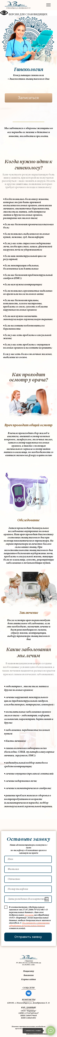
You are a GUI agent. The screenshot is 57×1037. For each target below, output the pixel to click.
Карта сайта (28, 979)
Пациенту (28, 971)
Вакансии (29, 975)
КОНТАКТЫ (28, 1000)
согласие (29, 915)
